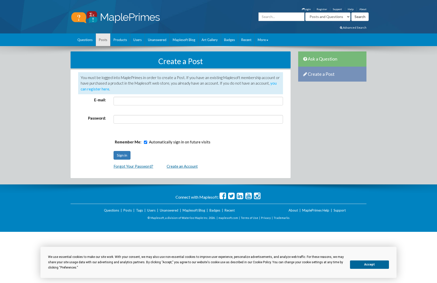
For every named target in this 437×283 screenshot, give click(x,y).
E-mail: (100, 100)
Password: (97, 118)
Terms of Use (249, 217)
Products (120, 40)
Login (307, 9)
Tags (139, 210)
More (262, 40)
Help (351, 9)
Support (337, 9)
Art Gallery (210, 40)
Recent (246, 40)
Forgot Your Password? (133, 166)
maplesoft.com (228, 217)
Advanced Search (354, 27)
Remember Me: (128, 142)
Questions (85, 40)
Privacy (266, 217)
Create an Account (182, 166)
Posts (103, 40)
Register (322, 9)
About (362, 9)
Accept (369, 264)
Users (137, 40)
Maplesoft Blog (184, 40)
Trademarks (282, 217)
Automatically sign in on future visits (179, 142)
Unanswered (157, 40)
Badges (229, 40)
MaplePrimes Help (315, 210)
